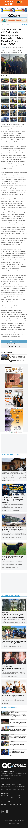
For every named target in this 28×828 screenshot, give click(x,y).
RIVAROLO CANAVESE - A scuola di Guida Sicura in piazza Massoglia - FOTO (14, 642)
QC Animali (15, 786)
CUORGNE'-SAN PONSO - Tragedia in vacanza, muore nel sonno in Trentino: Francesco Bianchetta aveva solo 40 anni (17, 730)
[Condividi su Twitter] (12, 346)
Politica (24, 24)
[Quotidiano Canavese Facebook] (8, 804)
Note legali (4, 797)
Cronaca (8, 784)
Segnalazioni (21, 789)
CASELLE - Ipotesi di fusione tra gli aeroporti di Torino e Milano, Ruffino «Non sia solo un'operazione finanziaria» (13, 529)
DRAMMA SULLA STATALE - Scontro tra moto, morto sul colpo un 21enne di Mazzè (17, 737)
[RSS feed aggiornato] (2, 804)
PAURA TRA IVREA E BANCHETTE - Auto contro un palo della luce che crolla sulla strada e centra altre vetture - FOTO (18, 753)
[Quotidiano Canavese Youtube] (14, 804)
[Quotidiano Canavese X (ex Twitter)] (5, 804)
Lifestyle (19, 784)
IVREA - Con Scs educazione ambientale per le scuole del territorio (13, 696)
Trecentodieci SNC (11, 825)
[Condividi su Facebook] (9, 346)
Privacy (12, 795)
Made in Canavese (5, 786)
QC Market (22, 786)
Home (2, 784)
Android (8, 778)
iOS (4, 778)
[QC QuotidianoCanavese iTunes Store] (7, 811)
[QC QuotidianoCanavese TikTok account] (17, 804)
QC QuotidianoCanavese (16, 819)
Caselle (3, 47)
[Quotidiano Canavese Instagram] (11, 804)
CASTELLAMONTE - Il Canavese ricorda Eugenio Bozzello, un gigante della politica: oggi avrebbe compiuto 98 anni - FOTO (14, 668)
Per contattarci (5, 795)
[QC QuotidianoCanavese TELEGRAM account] (20, 804)
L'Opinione (8, 789)
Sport (2, 789)
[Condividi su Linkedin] (16, 346)
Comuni (15, 789)
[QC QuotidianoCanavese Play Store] (2, 811)
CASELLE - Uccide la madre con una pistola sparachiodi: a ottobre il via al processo (14, 472)
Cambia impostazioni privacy (15, 797)
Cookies (18, 795)
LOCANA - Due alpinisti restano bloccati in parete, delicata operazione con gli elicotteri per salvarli (17, 722)
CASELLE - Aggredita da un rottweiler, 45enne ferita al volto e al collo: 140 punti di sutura (14, 557)
